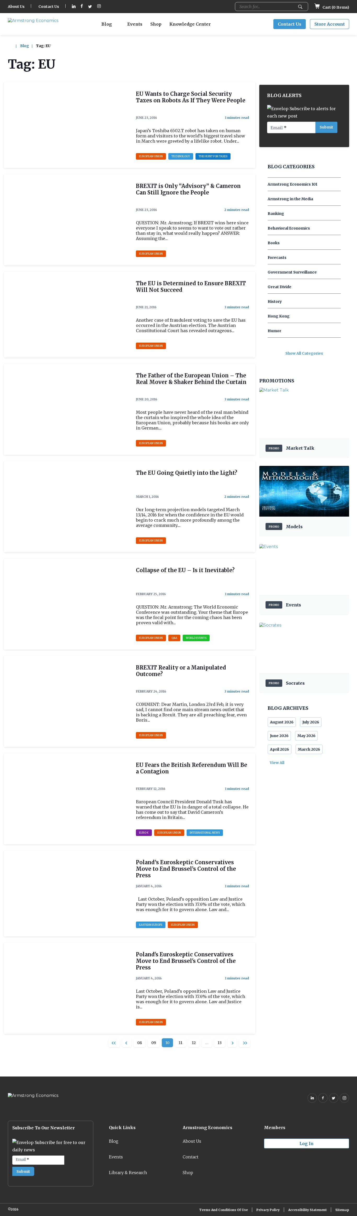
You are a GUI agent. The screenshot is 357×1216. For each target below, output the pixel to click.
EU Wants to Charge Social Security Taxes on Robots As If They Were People (190, 97)
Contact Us (48, 6)
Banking (276, 213)
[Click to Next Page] (232, 1042)
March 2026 (309, 749)
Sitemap (342, 1210)
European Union (151, 156)
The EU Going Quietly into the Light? (186, 473)
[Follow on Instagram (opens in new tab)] (99, 6)
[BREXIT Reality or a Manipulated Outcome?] (67, 701)
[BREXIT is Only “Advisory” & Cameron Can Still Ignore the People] (67, 219)
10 (167, 1042)
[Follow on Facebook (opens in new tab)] (81, 6)
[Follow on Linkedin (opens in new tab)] (74, 6)
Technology (180, 156)
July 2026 (310, 722)
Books (274, 243)
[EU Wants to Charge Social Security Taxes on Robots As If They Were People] (67, 125)
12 (194, 1042)
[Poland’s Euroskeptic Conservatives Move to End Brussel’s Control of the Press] (67, 893)
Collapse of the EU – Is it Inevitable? (185, 570)
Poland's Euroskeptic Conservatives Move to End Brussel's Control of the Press (186, 961)
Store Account (329, 24)
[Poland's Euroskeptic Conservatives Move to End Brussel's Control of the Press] (67, 988)
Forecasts (277, 257)
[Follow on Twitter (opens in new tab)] (90, 6)
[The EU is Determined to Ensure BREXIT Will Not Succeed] (67, 315)
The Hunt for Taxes (213, 156)
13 (220, 1042)
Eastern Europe (150, 925)
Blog (106, 24)
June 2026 (279, 735)
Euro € (144, 832)
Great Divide (279, 287)
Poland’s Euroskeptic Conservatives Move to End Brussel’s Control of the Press (186, 869)
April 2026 (279, 749)
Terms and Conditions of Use (223, 1210)
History (275, 301)
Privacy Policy (268, 1210)
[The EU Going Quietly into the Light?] (67, 506)
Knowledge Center (190, 24)
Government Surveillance (292, 272)
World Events (196, 638)
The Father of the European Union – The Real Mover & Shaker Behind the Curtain (191, 378)
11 (180, 1042)
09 (153, 1042)
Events (134, 24)
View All (277, 762)
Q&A (174, 638)
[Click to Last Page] (244, 1042)
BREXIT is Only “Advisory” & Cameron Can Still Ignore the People (188, 189)
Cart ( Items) (335, 7)
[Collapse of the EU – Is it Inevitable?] (67, 604)
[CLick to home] (13, 45)
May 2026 (306, 735)
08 (139, 1042)
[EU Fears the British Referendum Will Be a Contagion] (67, 798)
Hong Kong (279, 316)
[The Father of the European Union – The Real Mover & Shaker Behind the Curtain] (67, 409)
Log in (307, 1143)
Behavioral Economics (289, 228)
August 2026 (281, 722)
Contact (190, 1156)
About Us (16, 6)
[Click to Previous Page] (126, 1042)
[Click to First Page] (114, 1042)
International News (205, 832)
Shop (156, 24)
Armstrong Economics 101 (292, 184)
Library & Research (128, 1172)
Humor (274, 330)
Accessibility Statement (307, 1210)
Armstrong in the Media (290, 199)
